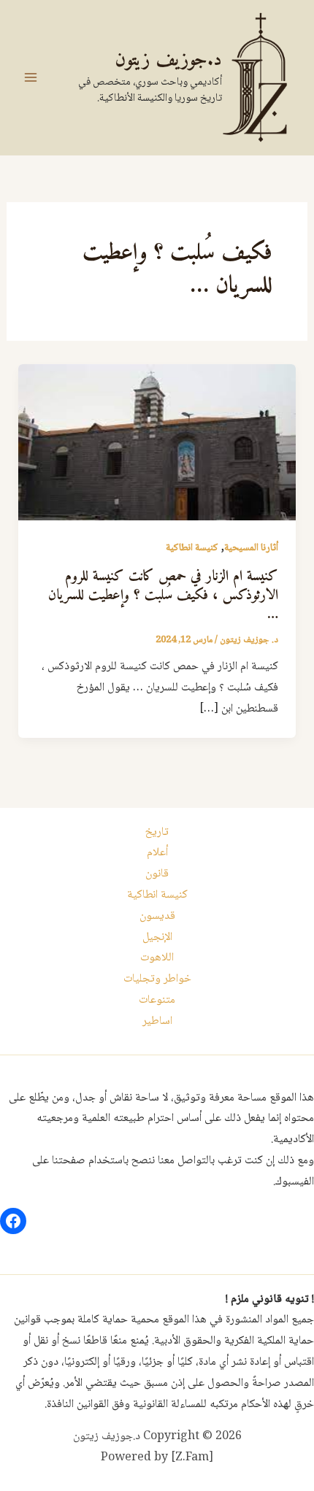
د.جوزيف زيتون (168, 60)
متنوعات (157, 1000)
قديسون (157, 916)
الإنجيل (157, 937)
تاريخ (157, 832)
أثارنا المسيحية (251, 548)
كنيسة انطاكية (192, 548)
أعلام (157, 853)
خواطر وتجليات (157, 979)
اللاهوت (157, 958)
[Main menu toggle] (31, 77)
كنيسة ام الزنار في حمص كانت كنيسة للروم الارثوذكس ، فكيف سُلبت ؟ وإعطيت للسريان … (163, 596)
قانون (157, 874)
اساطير (157, 1021)
